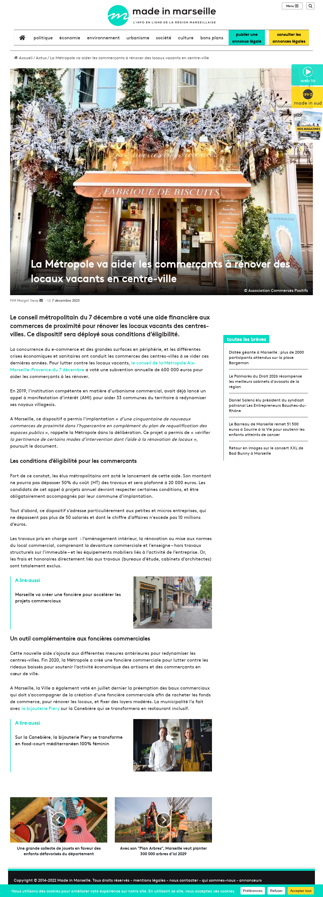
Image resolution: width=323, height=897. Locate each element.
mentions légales (149, 880)
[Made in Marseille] (161, 15)
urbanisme (137, 37)
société (163, 37)
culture (186, 37)
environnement (103, 37)
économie (69, 37)
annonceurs (250, 880)
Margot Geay (27, 300)
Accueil (25, 57)
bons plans (211, 37)
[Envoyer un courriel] (41, 300)
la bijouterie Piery (40, 708)
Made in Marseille (74, 880)
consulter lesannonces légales (289, 37)
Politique (43, 37)
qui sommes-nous (218, 880)
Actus (41, 57)
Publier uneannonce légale (246, 37)
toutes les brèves (246, 338)
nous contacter (183, 880)
